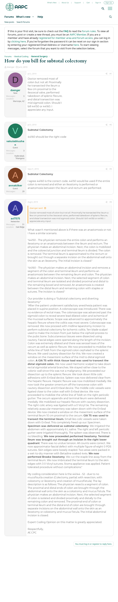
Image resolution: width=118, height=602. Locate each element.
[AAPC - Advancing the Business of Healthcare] (17, 7)
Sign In (98, 3)
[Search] (102, 8)
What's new (23, 16)
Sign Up (109, 3)
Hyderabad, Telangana (19, 157)
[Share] (106, 74)
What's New (52, 3)
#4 (111, 202)
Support (78, 3)
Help (40, 16)
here (76, 45)
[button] (33, 17)
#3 (111, 169)
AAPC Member (78, 34)
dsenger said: (36, 208)
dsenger (10, 67)
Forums (9, 16)
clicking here (18, 41)
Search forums (23, 22)
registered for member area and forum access (66, 38)
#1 (111, 73)
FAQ (66, 31)
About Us (65, 3)
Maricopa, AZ (18, 101)
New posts (9, 22)
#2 (111, 124)
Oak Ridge (20, 227)
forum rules (89, 31)
